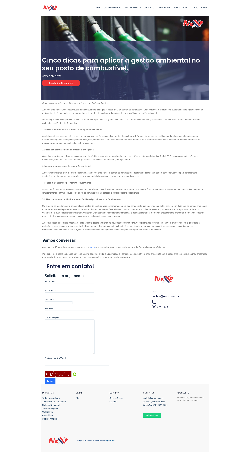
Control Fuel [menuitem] (150, 8)
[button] (61, 83)
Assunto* (49, 309)
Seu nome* (50, 281)
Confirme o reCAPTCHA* (56, 358)
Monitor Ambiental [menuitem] (182, 8)
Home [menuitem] (98, 8)
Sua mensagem (52, 318)
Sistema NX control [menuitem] (113, 8)
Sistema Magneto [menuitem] (133, 8)
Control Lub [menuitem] (164, 8)
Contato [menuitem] (205, 8)
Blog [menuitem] (196, 8)
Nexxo (93, 247)
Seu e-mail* (50, 290)
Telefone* (49, 299)
